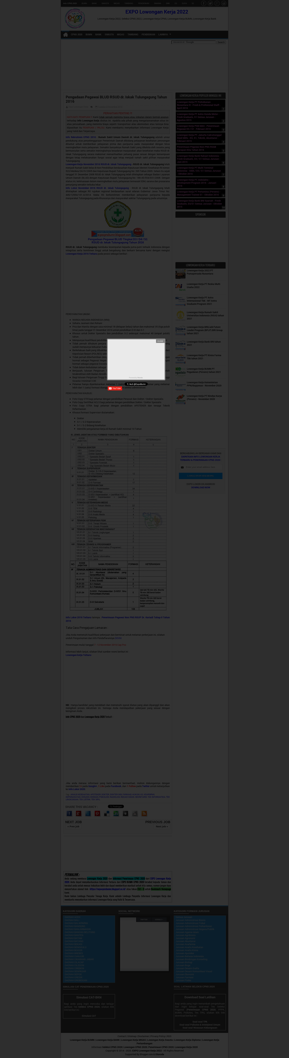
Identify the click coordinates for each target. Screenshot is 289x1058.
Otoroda (140, 378)
